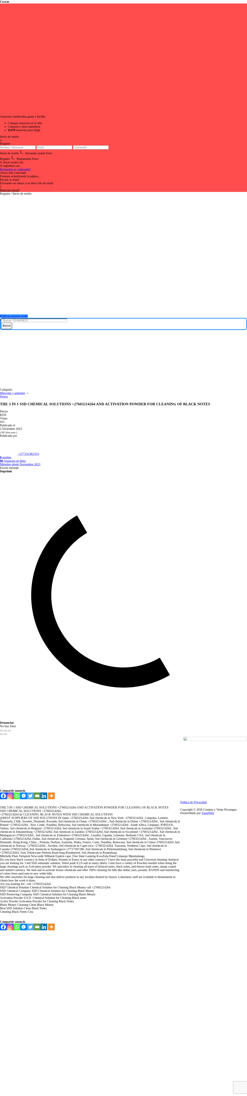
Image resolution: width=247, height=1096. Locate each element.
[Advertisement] (123, 359)
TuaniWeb (207, 813)
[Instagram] (10, 795)
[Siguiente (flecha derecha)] (5, 734)
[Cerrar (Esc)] (1, 730)
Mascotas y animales (12, 393)
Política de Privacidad (193, 802)
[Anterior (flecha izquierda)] (1, 734)
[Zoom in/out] (9, 730)
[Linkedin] (44, 795)
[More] (51, 795)
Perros (4, 396)
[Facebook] (3, 795)
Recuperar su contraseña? (15, 169)
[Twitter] (30, 795)
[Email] (37, 795)
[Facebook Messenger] (23, 795)
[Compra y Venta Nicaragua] (125, 306)
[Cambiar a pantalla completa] (5, 730)
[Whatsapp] (17, 795)
